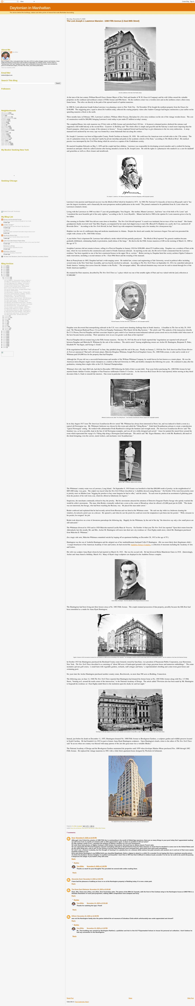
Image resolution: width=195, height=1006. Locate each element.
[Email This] (86, 826)
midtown (3, 134)
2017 (4, 334)
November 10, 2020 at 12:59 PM (88, 916)
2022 (4, 272)
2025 (4, 267)
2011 (4, 344)
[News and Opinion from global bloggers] (7, 356)
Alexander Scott (77, 879)
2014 (4, 339)
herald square (5, 132)
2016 (4, 336)
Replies (76, 863)
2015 (4, 337)
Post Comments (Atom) (82, 1002)
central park (4, 121)
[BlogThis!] (88, 826)
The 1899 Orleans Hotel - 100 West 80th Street (15, 314)
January (6, 329)
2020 (4, 275)
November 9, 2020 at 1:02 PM (97, 866)
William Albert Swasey (100, 828)
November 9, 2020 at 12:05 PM (86, 838)
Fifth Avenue (85, 828)
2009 (4, 347)
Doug (73, 838)
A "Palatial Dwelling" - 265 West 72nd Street (14, 296)
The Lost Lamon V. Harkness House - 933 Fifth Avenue (17, 298)
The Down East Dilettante (80, 889)
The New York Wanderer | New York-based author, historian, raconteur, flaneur (25, 256)
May (5, 323)
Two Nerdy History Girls (10, 235)
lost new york (91, 828)
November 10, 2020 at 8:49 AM (100, 889)
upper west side (5, 144)
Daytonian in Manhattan (30, 8)
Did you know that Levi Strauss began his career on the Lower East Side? (21, 242)
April (5, 325)
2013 (4, 341)
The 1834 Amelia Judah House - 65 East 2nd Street (16, 313)
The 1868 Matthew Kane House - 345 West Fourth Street (18, 304)
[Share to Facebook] (91, 826)
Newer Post (70, 998)
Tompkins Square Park (7, 118)
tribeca (3, 140)
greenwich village (6, 130)
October (6, 316)
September (7, 317)
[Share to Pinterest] (93, 826)
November (7, 278)
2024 (4, 269)
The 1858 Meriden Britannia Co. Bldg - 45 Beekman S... (17, 310)
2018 (4, 332)
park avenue (4, 136)
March (6, 326)
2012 (4, 342)
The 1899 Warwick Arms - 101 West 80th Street (16, 305)
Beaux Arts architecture (75, 828)
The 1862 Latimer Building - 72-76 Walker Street (16, 301)
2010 (4, 345)
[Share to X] (89, 826)
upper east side (5, 143)
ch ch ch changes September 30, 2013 (13, 247)
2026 (4, 266)
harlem (3, 131)
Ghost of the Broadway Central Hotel (12, 252)
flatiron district (5, 127)
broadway (4, 119)
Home (130, 998)
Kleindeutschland (6, 114)
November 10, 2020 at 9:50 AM (97, 903)
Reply (74, 859)
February (6, 328)
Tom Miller (80, 866)
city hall (3, 125)
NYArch (74, 916)
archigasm (6, 230)
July (5, 320)
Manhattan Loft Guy (9, 246)
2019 (4, 331)
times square (4, 139)
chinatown (4, 123)
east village (4, 126)
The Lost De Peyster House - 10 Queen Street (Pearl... (17, 289)
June (5, 322)
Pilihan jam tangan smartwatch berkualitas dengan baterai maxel (19, 231)
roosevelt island (5, 138)
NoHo (3, 115)
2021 (4, 274)
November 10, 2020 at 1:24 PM (97, 928)
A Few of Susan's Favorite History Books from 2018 (16, 237)
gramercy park (5, 129)
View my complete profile (8, 67)
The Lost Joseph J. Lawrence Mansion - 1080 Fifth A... (17, 307)
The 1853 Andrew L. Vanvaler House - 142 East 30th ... (17, 292)
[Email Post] (83, 826)
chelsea (3, 122)
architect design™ (8, 224)
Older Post (190, 998)
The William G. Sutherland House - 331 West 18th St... (17, 281)
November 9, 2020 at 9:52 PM (93, 879)
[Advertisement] (82, 983)
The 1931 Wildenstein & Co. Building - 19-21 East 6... (17, 283)
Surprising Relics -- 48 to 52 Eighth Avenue (14, 295)
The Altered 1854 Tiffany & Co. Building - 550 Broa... (17, 308)
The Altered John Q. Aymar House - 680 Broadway (16, 286)
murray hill (4, 135)
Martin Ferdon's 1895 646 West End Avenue (15, 287)
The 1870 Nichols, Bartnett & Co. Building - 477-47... (17, 284)
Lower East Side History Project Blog (14, 240)
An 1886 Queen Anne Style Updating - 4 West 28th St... (17, 311)
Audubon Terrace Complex (141, 544)
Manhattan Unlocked (9, 251)
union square (5, 142)
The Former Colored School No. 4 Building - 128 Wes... (17, 293)
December (7, 277)
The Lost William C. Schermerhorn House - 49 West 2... (17, 280)
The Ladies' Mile (5, 117)
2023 (4, 271)
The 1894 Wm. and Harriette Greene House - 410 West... (18, 302)
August (6, 319)
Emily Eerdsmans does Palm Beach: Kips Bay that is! (16, 226)
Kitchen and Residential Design (12, 219)
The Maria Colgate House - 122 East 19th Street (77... (17, 299)
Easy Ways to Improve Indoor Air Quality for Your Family (17, 221)
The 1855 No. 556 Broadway (11, 290)
